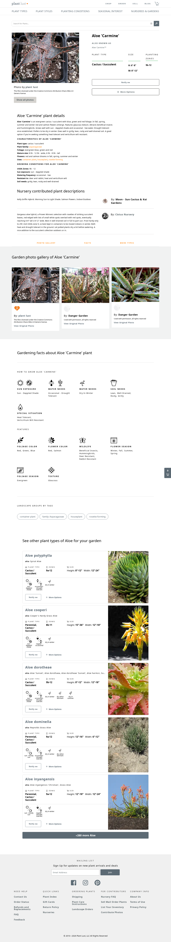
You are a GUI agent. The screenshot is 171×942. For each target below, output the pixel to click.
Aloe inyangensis (39, 779)
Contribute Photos (112, 912)
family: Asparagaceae (53, 516)
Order (122, 4)
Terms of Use (137, 901)
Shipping (77, 896)
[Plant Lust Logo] (20, 3)
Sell (135, 4)
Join (110, 872)
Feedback (19, 919)
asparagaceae (35, 146)
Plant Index (50, 896)
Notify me (125, 82)
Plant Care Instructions (79, 903)
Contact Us (20, 896)
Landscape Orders (82, 909)
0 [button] (157, 3)
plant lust (24, 315)
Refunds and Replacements (22, 908)
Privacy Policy (138, 907)
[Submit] (156, 23)
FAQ (16, 914)
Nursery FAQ (108, 896)
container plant (29, 159)
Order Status (21, 901)
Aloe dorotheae (38, 667)
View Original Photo (24, 326)
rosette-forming (56, 159)
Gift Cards (49, 901)
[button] (151, 23)
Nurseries (48, 912)
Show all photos (25, 99)
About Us (135, 896)
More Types (127, 243)
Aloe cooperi (36, 610)
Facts (87, 243)
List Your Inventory (112, 907)
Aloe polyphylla (38, 555)
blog (148, 4)
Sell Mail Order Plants (114, 901)
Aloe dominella (38, 721)
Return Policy (51, 907)
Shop (109, 4)
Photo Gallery (46, 243)
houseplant (42, 159)
